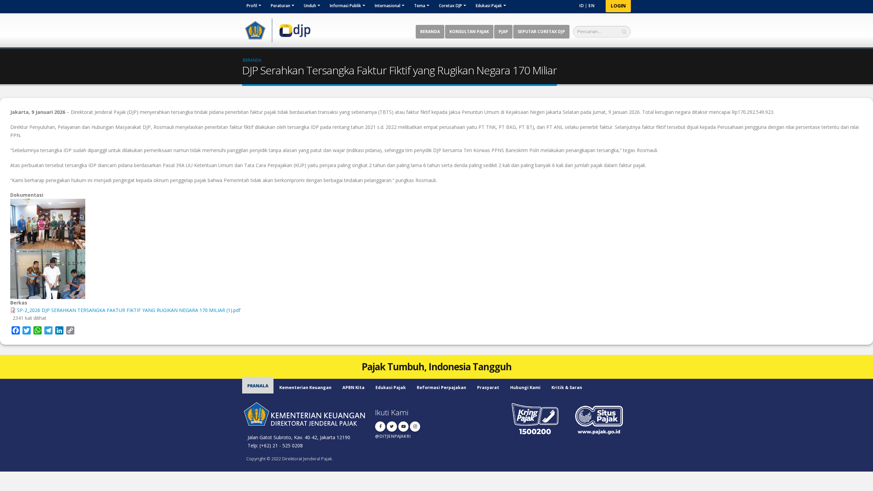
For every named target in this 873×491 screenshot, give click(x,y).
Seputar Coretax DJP (541, 31)
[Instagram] (415, 426)
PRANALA (257, 386)
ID (581, 6)
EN (591, 6)
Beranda (430, 31)
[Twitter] (392, 426)
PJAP (503, 31)
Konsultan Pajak (469, 31)
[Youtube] (403, 426)
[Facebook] (380, 426)
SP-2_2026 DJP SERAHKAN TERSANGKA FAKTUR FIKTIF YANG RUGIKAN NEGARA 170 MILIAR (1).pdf (128, 310)
